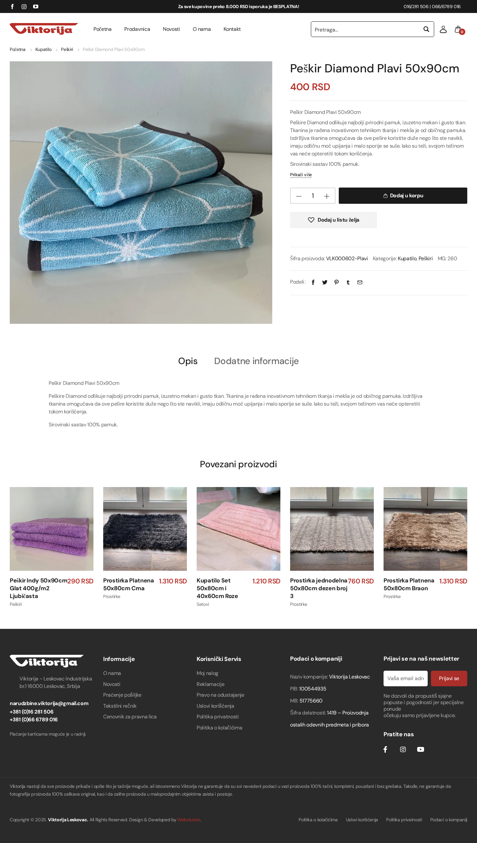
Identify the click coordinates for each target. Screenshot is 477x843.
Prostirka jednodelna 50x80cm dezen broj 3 (319, 588)
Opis (188, 361)
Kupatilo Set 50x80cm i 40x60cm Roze (217, 588)
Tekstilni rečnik (120, 705)
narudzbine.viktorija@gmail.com (49, 703)
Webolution (188, 820)
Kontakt (232, 29)
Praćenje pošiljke (122, 694)
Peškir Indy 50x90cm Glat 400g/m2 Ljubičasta (38, 588)
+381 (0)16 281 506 (31, 711)
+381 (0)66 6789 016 (34, 719)
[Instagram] (403, 749)
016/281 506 (416, 6)
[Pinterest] (336, 281)
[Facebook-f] (385, 749)
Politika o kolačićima (219, 727)
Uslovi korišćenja (215, 705)
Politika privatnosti (218, 716)
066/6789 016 (446, 6)
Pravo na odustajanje (220, 694)
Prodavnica (137, 29)
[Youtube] (420, 749)
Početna (102, 29)
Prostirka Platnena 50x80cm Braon (409, 584)
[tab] (187, 360)
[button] (443, 29)
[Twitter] (324, 281)
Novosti (171, 29)
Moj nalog (207, 673)
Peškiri (67, 49)
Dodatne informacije (256, 361)
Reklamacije (210, 684)
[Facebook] (313, 281)
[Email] (359, 281)
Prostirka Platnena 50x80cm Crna (128, 584)
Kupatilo (43, 49)
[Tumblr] (348, 281)
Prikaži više (301, 174)
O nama (202, 29)
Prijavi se (449, 678)
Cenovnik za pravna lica (130, 716)
